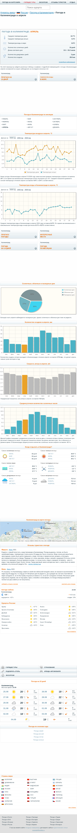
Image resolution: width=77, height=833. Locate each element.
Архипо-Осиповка (8, 610)
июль (30, 124)
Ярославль (5, 628)
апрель (5, 127)
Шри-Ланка (9, 804)
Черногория (35, 801)
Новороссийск (6, 622)
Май (10, 456)
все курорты (71, 631)
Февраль (51, 468)
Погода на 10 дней (38, 681)
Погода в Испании (7, 822)
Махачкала (5, 619)
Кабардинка (6, 616)
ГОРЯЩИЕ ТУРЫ (29, 2)
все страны (72, 807)
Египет (32, 782)
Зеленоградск (45, 613)
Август (11, 458)
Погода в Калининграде (42, 12)
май (29, 119)
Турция (33, 798)
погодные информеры (32, 827)
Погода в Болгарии (32, 819)
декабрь (56, 127)
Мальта (58, 792)
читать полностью (34, 564)
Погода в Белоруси (56, 824)
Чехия (58, 801)
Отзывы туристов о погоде (38, 545)
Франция (59, 798)
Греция (58, 779)
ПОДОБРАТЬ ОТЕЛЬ (13, 671)
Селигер (4, 625)
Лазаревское (44, 616)
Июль (50, 456)
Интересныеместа (46, 236)
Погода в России (7, 824)
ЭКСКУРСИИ (43, 2)
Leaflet (15, 541)
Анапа (42, 606)
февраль (5, 121)
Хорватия (8, 801)
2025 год (20, 138)
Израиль (59, 782)
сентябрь (57, 119)
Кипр (32, 789)
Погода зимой (38, 731)
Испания (59, 785)
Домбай (4, 613)
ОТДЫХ (72, 2)
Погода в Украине (31, 824)
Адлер (4, 606)
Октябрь (12, 483)
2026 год (13, 138)
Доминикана (9, 782)
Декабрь (51, 471)
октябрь (56, 121)
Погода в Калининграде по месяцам (38, 114)
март (4, 124)
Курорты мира (8, 12)
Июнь (11, 454)
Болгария (8, 779)
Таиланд (59, 795)
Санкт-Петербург (46, 622)
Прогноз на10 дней (6, 78)
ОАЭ (31, 795)
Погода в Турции (55, 817)
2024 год (28, 138)
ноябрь (56, 124)
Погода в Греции (55, 819)
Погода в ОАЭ (6, 819)
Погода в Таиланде (32, 817)
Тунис (7, 798)
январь (5, 119)
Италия (7, 789)
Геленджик (43, 610)
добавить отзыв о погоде (10, 584)
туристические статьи (61, 827)
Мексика (8, 795)
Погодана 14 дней (6, 247)
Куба (6, 792)
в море (46, 78)
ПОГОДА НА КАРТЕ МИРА (11, 2)
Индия (7, 785)
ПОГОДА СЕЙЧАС (7, 590)
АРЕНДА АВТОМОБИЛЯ (52, 671)
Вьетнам (33, 779)
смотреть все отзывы (68, 584)
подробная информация (67, 62)
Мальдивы (34, 792)
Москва (42, 619)
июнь (30, 121)
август (30, 127)
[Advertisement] (38, 22)
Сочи (42, 625)
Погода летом (38, 737)
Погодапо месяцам (46, 247)
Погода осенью (38, 740)
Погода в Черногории (56, 822)
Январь (51, 466)
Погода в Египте (7, 817)
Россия (24, 12)
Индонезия (34, 785)
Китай (58, 789)
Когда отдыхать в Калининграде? (38, 447)
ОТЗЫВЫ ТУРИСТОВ (58, 2)
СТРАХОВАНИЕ (49, 667)
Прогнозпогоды (5, 236)
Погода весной (38, 734)
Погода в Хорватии (32, 822)
